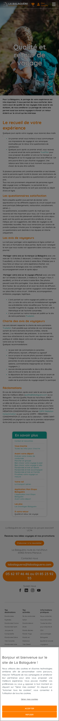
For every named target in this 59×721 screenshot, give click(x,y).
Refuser (29, 714)
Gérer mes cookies (29, 699)
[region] (29, 684)
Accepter (29, 708)
